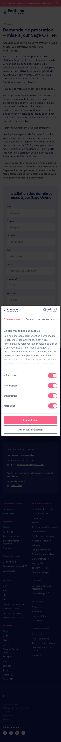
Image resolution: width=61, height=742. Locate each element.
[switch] (52, 385)
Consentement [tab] (12, 319)
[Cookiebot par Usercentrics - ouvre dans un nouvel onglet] (43, 310)
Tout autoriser (31, 420)
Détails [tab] (29, 319)
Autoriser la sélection (30, 429)
